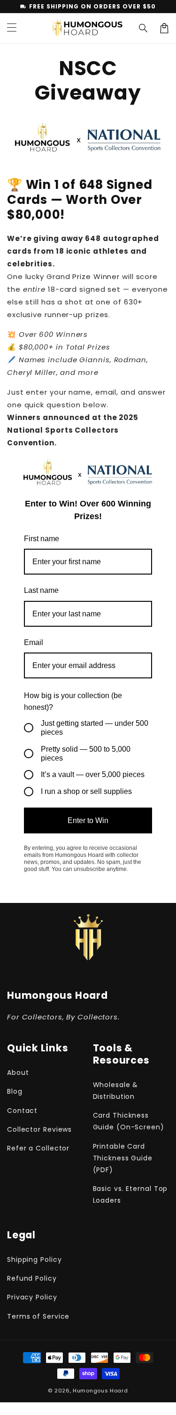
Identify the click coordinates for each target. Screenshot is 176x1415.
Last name (41, 590)
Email (33, 642)
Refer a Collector (38, 1148)
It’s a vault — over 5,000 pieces (93, 774)
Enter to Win (88, 820)
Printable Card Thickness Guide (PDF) (123, 1158)
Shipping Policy (34, 1259)
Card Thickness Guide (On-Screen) (128, 1121)
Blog (15, 1091)
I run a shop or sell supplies (86, 791)
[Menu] (11, 28)
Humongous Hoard (100, 1390)
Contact (22, 1110)
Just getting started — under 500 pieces (94, 727)
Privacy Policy (32, 1297)
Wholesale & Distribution (115, 1090)
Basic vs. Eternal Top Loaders (130, 1194)
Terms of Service (38, 1316)
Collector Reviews (39, 1129)
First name (41, 539)
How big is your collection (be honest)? (73, 701)
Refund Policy (32, 1278)
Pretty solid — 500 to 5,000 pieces (85, 753)
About (18, 1072)
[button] (143, 28)
